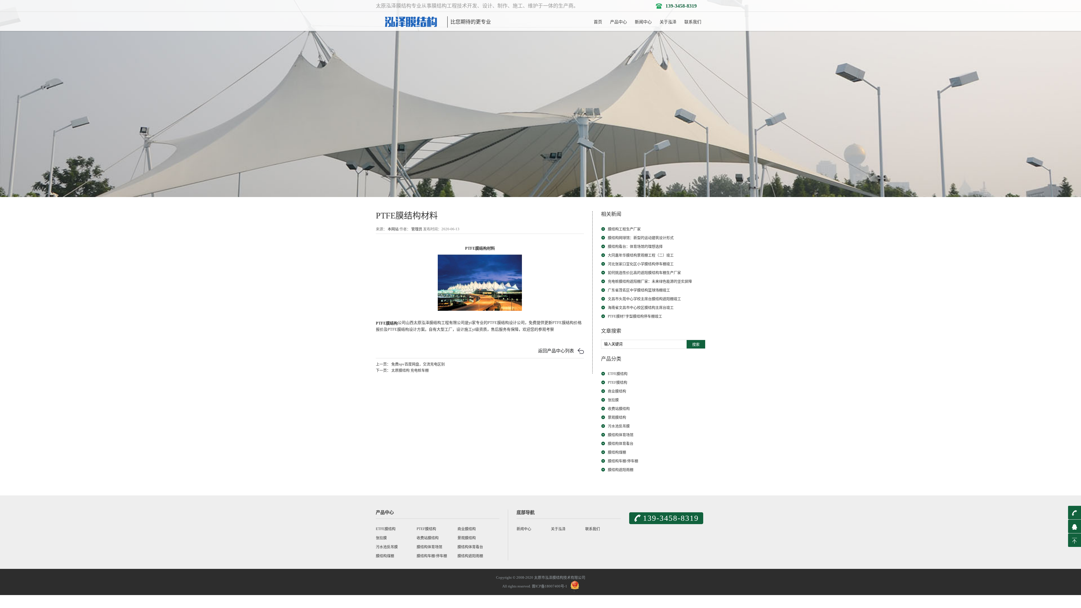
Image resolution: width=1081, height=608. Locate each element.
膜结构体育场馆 (620, 435)
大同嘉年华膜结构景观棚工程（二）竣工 (641, 255)
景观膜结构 (617, 417)
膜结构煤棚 (617, 452)
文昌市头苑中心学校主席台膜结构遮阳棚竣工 (644, 299)
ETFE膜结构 (617, 374)
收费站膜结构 (619, 408)
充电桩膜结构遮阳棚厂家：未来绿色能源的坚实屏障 (650, 281)
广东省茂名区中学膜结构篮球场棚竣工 (639, 290)
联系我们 (692, 22)
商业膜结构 (617, 391)
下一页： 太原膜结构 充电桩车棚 (402, 370)
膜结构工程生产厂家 (624, 229)
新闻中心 (643, 22)
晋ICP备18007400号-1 (549, 586)
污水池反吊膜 (619, 426)
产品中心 (618, 22)
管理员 (416, 229)
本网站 (393, 229)
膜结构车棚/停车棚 (623, 461)
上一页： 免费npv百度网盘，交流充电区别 (410, 364)
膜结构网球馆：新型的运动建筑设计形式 (641, 238)
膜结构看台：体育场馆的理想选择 (635, 246)
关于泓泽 (668, 22)
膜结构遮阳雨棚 (620, 470)
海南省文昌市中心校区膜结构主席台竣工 (641, 307)
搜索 (696, 344)
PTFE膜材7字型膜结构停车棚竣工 (635, 316)
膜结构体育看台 (620, 443)
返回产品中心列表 (556, 350)
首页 (598, 22)
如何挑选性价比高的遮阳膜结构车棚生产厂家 (644, 273)
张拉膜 (613, 400)
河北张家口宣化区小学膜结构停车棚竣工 (641, 264)
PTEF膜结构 (617, 382)
